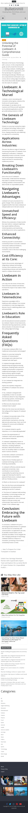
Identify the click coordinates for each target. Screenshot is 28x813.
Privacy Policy (4, 769)
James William (16, 57)
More (2, 734)
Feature (3, 715)
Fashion (3, 713)
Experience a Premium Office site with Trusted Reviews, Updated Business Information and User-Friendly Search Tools (13, 684)
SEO (2, 744)
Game (2, 722)
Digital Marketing (5, 705)
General (3, 725)
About (2, 766)
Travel (2, 751)
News (4, 40)
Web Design (4, 754)
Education (3, 708)
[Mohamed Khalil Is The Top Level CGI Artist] (14, 578)
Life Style (3, 732)
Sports (2, 746)
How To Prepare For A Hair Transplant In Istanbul (11, 550)
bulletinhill (14, 808)
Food (2, 720)
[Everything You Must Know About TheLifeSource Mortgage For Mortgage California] (14, 621)
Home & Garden (5, 730)
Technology (4, 59)
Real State (3, 742)
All (1, 698)
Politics (2, 739)
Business (3, 703)
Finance (3, 717)
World (2, 756)
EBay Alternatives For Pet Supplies (13, 615)
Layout (2, 771)
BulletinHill (14, 8)
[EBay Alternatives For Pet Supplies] (14, 601)
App (2, 701)
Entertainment (4, 710)
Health (2, 727)
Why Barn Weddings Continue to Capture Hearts (13, 672)
